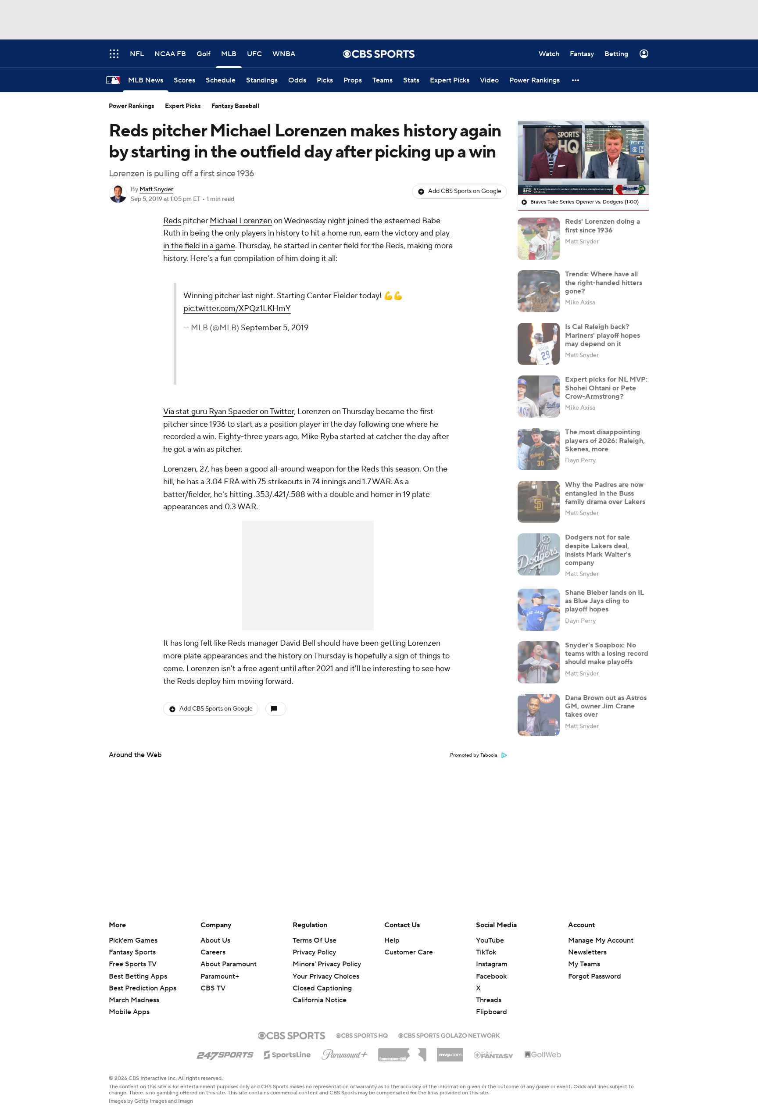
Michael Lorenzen (241, 221)
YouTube (490, 940)
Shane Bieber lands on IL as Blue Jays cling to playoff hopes (604, 601)
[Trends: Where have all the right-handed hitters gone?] (539, 291)
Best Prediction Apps (142, 988)
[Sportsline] (287, 1053)
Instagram (492, 964)
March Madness (134, 1000)
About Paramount (228, 964)
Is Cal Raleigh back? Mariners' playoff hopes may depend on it (602, 335)
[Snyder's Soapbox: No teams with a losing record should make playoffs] (539, 662)
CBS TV (212, 988)
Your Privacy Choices (326, 976)
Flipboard (491, 1012)
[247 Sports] (225, 1053)
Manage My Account (600, 940)
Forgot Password (594, 976)
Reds (172, 221)
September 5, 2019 (274, 328)
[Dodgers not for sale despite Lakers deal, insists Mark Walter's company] (539, 554)
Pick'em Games (133, 940)
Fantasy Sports (132, 952)
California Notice (320, 1000)
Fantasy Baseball (235, 106)
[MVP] (450, 1051)
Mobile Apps (129, 1012)
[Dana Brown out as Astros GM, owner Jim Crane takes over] (539, 715)
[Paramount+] (345, 1052)
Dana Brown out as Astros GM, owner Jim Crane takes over (606, 706)
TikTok (486, 952)
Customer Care (408, 952)
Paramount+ (219, 976)
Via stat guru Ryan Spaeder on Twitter (228, 412)
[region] (583, 158)
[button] (576, 80)
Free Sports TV (133, 964)
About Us (215, 940)
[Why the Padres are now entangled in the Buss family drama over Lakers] (539, 502)
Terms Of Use (314, 940)
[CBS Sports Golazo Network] (449, 1034)
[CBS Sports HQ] (362, 1034)
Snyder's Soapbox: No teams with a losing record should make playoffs (606, 653)
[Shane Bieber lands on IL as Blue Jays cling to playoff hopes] (539, 610)
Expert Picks (183, 106)
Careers (212, 952)
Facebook (491, 976)
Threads (488, 1000)
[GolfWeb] (543, 1055)
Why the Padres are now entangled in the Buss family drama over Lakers (605, 493)
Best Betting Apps (138, 976)
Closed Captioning (322, 988)
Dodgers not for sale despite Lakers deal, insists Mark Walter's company (598, 550)
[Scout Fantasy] (494, 1054)
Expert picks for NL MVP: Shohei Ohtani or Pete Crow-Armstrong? (606, 387)
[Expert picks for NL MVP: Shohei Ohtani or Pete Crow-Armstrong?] (539, 396)
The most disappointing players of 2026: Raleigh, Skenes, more (605, 440)
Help (392, 940)
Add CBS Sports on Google (464, 191)
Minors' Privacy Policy (327, 964)
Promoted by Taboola (473, 755)
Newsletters (587, 952)
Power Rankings (131, 106)
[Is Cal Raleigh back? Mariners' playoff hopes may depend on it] (539, 344)
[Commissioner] (402, 1051)
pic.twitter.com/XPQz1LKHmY (237, 309)
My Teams (584, 964)
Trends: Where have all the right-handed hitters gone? (603, 282)
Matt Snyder (156, 189)
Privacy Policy (314, 952)
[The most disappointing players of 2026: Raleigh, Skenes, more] (539, 449)
